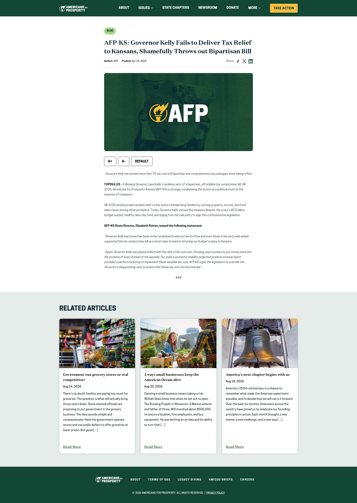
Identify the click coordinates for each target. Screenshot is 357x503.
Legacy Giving (189, 479)
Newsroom (207, 8)
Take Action (286, 10)
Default (142, 161)
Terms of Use (159, 479)
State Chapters (175, 8)
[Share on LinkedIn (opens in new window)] (250, 61)
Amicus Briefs (221, 479)
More (252, 8)
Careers (247, 479)
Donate (232, 8)
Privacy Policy (215, 493)
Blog (110, 30)
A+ (110, 161)
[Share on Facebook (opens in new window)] (238, 61)
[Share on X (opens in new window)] (244, 61)
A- (123, 161)
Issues (144, 8)
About (124, 8)
